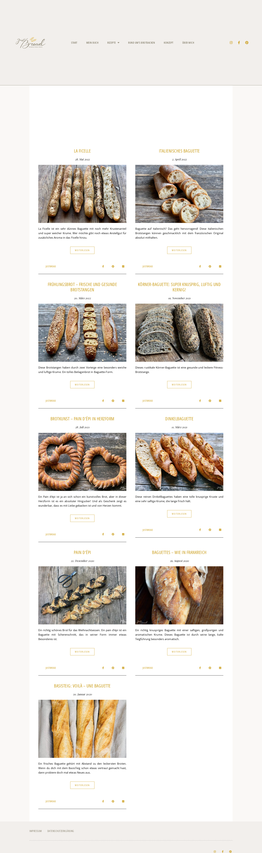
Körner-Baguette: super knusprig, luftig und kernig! (179, 287)
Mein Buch (92, 42)
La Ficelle (82, 151)
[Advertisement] (131, 119)
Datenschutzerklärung (60, 831)
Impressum (35, 831)
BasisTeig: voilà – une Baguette (82, 686)
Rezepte (111, 42)
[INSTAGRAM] (231, 42)
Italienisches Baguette (179, 151)
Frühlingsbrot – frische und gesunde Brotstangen (82, 287)
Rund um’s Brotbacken (141, 42)
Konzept (168, 42)
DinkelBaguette (179, 419)
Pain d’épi (82, 552)
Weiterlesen (82, 250)
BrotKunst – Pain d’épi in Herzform (82, 419)
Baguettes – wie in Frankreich (179, 552)
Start (74, 42)
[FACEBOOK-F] (239, 42)
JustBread (51, 266)
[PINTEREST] (247, 42)
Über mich (188, 42)
